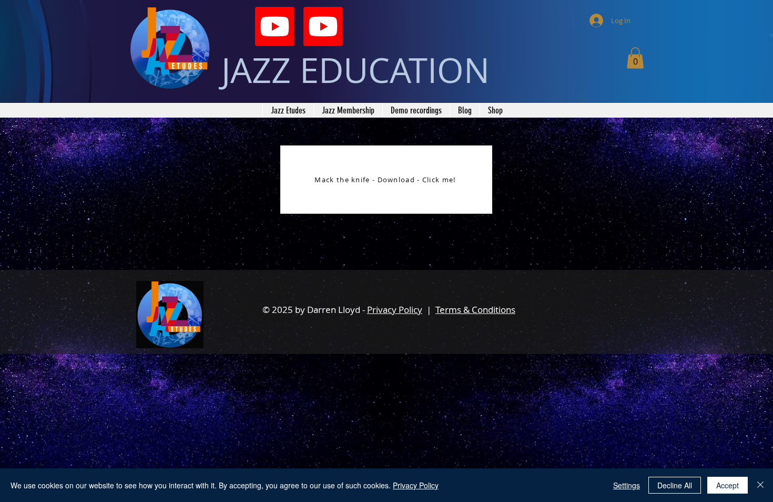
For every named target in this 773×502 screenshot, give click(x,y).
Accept (727, 485)
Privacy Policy (394, 310)
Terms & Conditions (475, 310)
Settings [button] (626, 485)
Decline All (674, 485)
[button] (635, 58)
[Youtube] (274, 26)
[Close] (760, 485)
